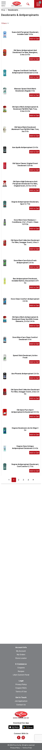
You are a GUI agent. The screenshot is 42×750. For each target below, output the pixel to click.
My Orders (21, 654)
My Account (21, 651)
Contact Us (21, 705)
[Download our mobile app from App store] (14, 727)
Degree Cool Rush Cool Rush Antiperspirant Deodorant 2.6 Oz (25, 71)
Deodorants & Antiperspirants (21, 10)
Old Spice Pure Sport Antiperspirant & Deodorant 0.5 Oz (25, 411)
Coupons (21, 668)
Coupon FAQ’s (21, 688)
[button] (34, 38)
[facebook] (18, 738)
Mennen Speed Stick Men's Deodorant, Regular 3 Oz (25, 90)
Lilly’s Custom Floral (21, 675)
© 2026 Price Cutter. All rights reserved (21, 745)
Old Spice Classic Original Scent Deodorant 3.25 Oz (25, 164)
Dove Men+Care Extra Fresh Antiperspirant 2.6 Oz (25, 261)
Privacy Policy (21, 684)
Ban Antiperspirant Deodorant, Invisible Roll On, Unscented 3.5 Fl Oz (25, 281)
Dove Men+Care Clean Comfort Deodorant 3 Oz (25, 338)
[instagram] (23, 738)
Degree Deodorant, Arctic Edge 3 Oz (25, 429)
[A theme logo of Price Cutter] (16, 3)
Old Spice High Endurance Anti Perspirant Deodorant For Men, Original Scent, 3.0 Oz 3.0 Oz (25, 183)
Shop (3, 10)
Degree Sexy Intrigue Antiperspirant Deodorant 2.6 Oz (25, 447)
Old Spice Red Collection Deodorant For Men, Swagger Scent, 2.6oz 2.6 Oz (25, 391)
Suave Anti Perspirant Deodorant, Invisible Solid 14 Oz (25, 33)
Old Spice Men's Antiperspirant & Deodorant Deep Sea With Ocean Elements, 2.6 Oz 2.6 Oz (25, 319)
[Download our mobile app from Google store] (28, 727)
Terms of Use (21, 691)
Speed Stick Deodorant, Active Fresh (25, 356)
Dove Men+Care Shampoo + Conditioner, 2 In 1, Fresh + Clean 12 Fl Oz (25, 222)
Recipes (21, 671)
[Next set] (33, 480)
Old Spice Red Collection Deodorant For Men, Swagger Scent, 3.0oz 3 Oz (25, 242)
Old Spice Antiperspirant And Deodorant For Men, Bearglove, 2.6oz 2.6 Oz (25, 52)
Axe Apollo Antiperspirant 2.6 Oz (25, 147)
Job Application (21, 701)
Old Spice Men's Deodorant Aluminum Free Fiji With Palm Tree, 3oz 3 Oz (25, 129)
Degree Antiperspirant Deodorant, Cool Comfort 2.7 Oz (25, 465)
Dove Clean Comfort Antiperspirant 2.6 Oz (25, 300)
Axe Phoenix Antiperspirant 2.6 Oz (25, 373)
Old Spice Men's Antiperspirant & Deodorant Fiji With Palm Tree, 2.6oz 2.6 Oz (25, 109)
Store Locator (21, 658)
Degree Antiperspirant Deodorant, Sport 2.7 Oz (25, 203)
